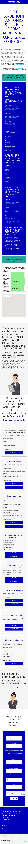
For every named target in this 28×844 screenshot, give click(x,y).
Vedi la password (15, 773)
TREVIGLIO (7, 170)
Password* (14, 759)
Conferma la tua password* (14, 768)
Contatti (4, 829)
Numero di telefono (14, 743)
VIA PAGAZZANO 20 (9, 166)
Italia (6, 182)
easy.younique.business (14, 683)
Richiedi (14, 452)
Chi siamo (4, 825)
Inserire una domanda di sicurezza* (14, 777)
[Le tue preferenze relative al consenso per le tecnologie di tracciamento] (25, 841)
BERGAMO (7, 178)
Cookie (4, 830)
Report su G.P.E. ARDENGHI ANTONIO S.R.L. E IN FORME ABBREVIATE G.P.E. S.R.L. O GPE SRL (14, 78)
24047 (6, 174)
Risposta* (14, 784)
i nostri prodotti (17, 420)
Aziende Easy (14, 2)
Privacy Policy (5, 817)
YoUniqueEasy (8, 357)
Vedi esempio (14, 487)
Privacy (4, 827)
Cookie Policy (5, 819)
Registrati (14, 798)
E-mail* (14, 735)
